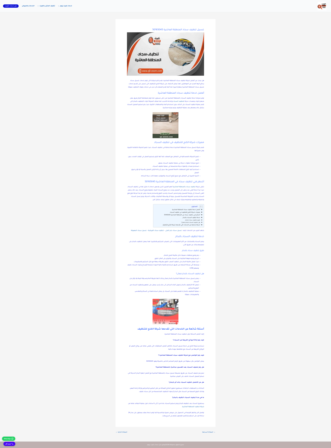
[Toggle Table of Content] (200, 206)
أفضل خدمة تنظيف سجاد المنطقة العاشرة (186, 209)
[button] (11, 6)
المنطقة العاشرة (179, 187)
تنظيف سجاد (190, 187)
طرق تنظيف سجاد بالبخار (192, 220)
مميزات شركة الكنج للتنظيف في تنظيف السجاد (185, 212)
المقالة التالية (121, 432)
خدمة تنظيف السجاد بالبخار (191, 217)
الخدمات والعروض (28, 6)
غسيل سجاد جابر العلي (173, 230)
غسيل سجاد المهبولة (139, 230)
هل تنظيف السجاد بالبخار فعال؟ (190, 222)
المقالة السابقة (208, 432)
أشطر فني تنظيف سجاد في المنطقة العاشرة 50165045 (182, 215)
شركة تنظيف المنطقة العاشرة (193, 407)
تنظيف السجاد (178, 101)
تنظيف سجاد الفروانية (156, 230)
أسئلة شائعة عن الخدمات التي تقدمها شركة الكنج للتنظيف (181, 225)
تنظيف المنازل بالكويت (47, 6)
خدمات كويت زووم (66, 6)
